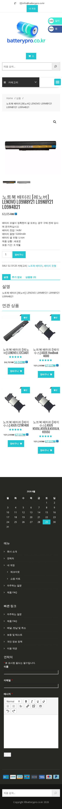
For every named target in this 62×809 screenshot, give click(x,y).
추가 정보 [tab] (17, 277)
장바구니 (19, 254)
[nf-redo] (13, 711)
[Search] (55, 66)
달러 (54, 20)
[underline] (38, 701)
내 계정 (32, 8)
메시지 (8, 693)
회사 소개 (12, 551)
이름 (6, 666)
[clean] (43, 701)
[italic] (32, 701)
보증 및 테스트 (14, 634)
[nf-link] (27, 706)
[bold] (26, 701)
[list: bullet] (13, 706)
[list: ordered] (7, 706)
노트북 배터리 (35, 265)
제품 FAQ (12, 592)
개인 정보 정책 (14, 641)
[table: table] (40, 706)
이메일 (8, 680)
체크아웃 (15, 571)
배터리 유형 (50, 265)
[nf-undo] (7, 711)
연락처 (10, 558)
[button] (57, 82)
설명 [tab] (6, 277)
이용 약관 (12, 648)
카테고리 (13, 82)
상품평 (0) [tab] (30, 277)
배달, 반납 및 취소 (16, 627)
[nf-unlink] (33, 706)
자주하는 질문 (14, 585)
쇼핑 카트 (15, 578)
